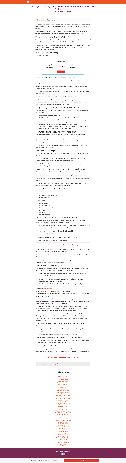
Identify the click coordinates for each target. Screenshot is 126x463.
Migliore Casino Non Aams (63, 414)
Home (32, 1)
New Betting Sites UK (63, 378)
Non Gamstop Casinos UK (63, 375)
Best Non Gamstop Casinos (63, 389)
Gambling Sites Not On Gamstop (63, 412)
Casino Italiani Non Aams (63, 382)
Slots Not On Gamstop (63, 387)
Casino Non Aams (63, 415)
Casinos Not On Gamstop (63, 406)
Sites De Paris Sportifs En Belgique (63, 420)
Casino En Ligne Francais (63, 442)
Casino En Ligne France (63, 422)
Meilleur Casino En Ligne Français (63, 404)
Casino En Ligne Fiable (63, 393)
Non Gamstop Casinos (63, 376)
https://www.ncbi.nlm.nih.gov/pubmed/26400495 (55, 364)
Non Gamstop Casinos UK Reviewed (63, 397)
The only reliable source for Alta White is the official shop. (63, 245)
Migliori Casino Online (63, 419)
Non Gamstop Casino (63, 384)
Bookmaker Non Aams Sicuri (63, 437)
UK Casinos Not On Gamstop (63, 403)
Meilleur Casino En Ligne (63, 390)
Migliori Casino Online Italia (63, 426)
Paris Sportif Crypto (63, 423)
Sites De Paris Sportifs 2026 (63, 441)
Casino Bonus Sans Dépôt (63, 425)
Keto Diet (69, 102)
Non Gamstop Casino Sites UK (63, 400)
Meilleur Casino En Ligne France (63, 392)
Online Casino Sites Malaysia (63, 436)
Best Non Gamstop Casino (63, 408)
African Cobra (48, 288)
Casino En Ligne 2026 (63, 428)
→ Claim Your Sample (81, 460)
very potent (61, 71)
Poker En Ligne (63, 444)
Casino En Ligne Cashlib (63, 445)
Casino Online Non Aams (63, 411)
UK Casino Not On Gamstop (63, 386)
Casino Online (63, 401)
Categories (37, 1)
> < (63, 357)
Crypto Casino (63, 417)
